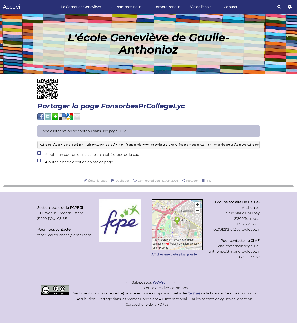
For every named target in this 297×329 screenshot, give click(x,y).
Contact (230, 7)
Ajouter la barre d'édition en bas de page (78, 162)
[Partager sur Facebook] (40, 116)
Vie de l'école (201, 7)
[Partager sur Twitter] (48, 116)
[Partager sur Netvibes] (55, 116)
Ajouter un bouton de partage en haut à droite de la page (92, 154)
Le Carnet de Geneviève (81, 7)
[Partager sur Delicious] (62, 116)
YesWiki (159, 282)
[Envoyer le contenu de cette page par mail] (77, 116)
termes (194, 293)
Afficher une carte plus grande (174, 254)
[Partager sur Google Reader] (69, 116)
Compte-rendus (167, 7)
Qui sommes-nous (126, 7)
